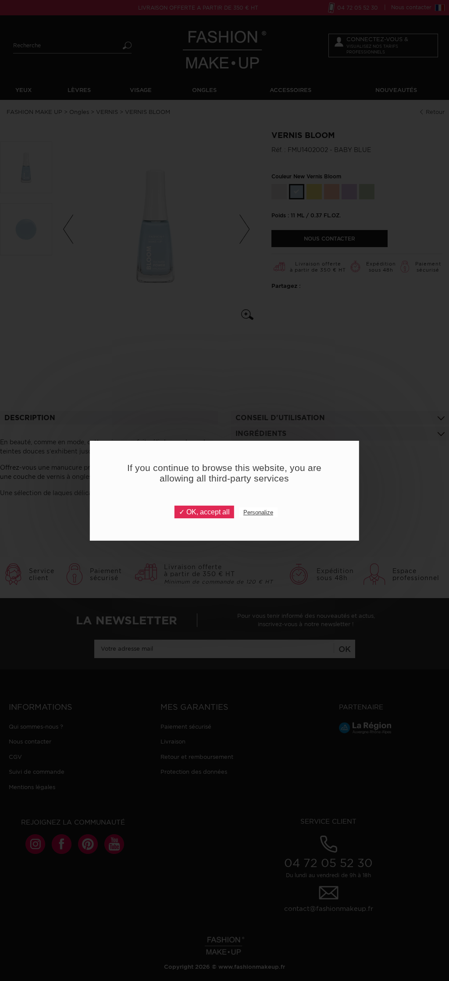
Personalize (258, 512)
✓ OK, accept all (204, 512)
